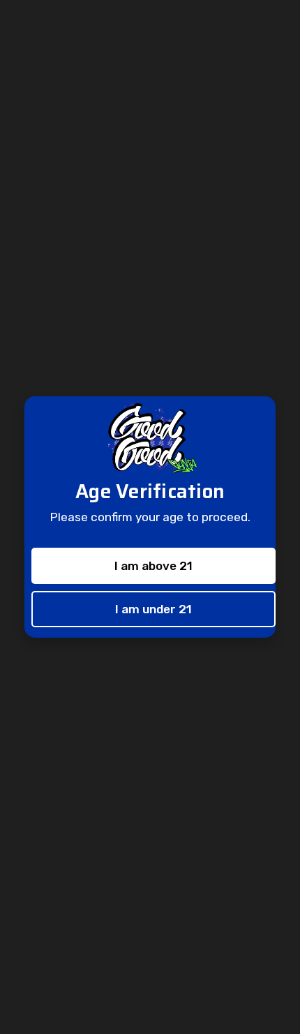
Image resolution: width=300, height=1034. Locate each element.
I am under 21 (153, 609)
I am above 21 (153, 566)
